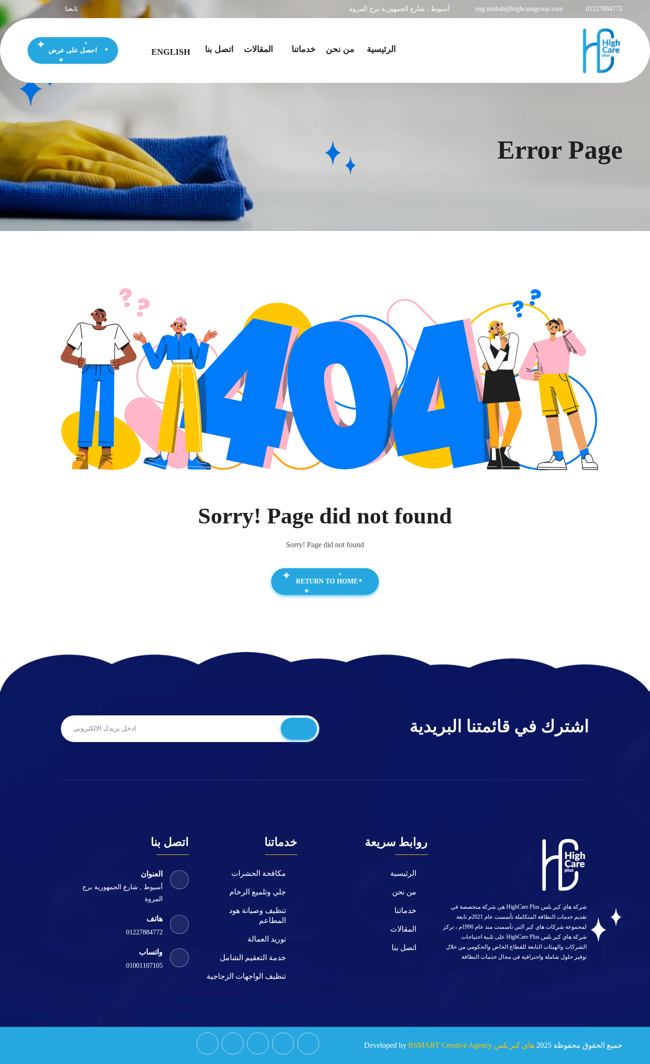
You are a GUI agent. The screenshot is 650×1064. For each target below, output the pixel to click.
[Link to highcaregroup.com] (601, 50)
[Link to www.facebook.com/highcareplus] (308, 1043)
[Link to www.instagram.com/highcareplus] (283, 1043)
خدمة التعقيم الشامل (253, 958)
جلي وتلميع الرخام (257, 892)
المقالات (258, 49)
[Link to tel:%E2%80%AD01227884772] (233, 1043)
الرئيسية (381, 49)
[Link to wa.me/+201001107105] (207, 1043)
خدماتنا (303, 49)
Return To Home (327, 581)
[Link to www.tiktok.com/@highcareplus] (258, 1043)
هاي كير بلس (514, 1045)
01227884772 (604, 8)
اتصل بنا (219, 49)
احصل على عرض (73, 50)
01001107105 (144, 965)
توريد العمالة (266, 939)
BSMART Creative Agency (450, 1045)
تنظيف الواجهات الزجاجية (246, 976)
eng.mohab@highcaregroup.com (519, 8)
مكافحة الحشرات (258, 873)
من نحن (340, 49)
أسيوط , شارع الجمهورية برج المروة (399, 8)
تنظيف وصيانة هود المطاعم (257, 915)
